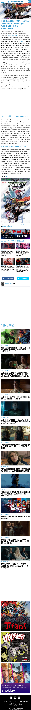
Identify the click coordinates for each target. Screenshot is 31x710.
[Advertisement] (15, 102)
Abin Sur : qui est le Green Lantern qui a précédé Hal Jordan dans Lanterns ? (15, 349)
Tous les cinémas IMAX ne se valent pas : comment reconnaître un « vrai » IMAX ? (15, 494)
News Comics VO (19, 31)
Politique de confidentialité (15, 704)
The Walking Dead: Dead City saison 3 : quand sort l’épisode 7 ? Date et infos (15, 446)
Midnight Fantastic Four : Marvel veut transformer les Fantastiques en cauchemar (22, 253)
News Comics (9, 31)
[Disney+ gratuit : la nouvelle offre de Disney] (15, 505)
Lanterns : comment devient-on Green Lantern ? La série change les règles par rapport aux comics (15, 374)
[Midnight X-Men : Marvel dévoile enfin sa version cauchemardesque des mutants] (8, 246)
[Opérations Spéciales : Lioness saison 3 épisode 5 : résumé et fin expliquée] (15, 553)
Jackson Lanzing (7, 226)
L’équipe (15, 705)
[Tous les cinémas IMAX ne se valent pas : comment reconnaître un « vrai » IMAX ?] (15, 481)
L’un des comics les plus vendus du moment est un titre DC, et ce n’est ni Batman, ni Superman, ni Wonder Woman (22, 269)
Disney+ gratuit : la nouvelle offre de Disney (15, 517)
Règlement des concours (15, 709)
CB (6, 176)
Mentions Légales (15, 703)
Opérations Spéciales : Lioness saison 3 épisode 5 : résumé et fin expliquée (14, 566)
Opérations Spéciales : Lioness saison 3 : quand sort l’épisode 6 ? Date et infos (15, 541)
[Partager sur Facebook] (8, 278)
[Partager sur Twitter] (23, 278)
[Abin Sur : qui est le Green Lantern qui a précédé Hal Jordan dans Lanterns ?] (15, 336)
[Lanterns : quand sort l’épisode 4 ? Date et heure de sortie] (15, 386)
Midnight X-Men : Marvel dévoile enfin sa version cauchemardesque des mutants (7, 253)
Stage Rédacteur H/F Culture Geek (15, 708)
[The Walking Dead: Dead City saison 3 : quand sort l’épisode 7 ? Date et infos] (15, 433)
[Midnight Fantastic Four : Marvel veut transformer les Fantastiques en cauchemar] (23, 246)
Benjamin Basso (7, 33)
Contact (15, 707)
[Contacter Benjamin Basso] (14, 284)
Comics (3, 31)
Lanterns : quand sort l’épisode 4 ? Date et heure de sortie (15, 398)
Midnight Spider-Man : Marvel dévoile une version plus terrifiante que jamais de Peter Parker (8, 269)
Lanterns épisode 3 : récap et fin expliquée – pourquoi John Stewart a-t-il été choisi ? (15, 421)
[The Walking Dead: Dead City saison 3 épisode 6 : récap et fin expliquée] (15, 458)
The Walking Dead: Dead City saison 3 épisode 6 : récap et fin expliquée (15, 470)
